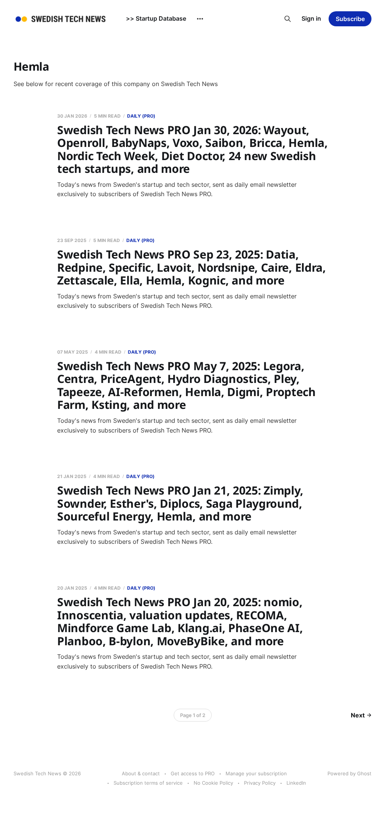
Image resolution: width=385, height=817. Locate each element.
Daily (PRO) (141, 116)
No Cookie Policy (213, 783)
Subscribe (350, 19)
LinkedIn (296, 783)
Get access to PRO (193, 773)
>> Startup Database (156, 18)
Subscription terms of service (148, 783)
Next (358, 715)
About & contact (141, 773)
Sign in (311, 18)
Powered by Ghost (349, 773)
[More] (200, 18)
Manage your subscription (256, 773)
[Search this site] (287, 18)
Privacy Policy (260, 783)
